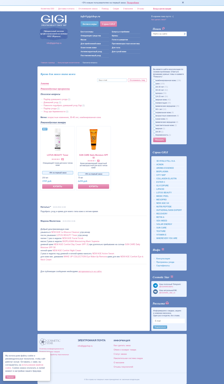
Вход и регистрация (162, 9)
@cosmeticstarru (166, 287)
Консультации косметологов (69, 63)
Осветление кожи (88, 48)
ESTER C (160, 182)
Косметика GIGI (47, 9)
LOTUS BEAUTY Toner (66, 235)
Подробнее (133, 2)
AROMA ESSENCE (165, 168)
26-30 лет (161, 87)
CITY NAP (161, 175)
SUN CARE (161, 228)
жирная (160, 128)
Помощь (105, 9)
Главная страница (48, 63)
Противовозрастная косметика (126, 44)
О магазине (128, 9)
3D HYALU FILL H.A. (165, 161)
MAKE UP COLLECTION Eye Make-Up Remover (85, 256)
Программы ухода (165, 262)
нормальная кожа (164, 112)
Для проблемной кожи (91, 44)
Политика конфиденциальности (51, 349)
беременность (163, 135)
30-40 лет (74, 117)
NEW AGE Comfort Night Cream (67, 250)
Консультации (163, 258)
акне (160, 84)
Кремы (115, 36)
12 (62, 159)
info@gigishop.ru (54, 43)
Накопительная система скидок (128, 358)
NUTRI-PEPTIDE (164, 207)
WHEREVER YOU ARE (166, 238)
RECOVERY (161, 214)
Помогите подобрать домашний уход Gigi (63, 105)
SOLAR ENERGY (164, 224)
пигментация (163, 103)
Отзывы (140, 9)
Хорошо (10, 377)
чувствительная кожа (166, 125)
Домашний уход (51, 102)
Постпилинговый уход (91, 56)
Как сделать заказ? (158, 19)
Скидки (116, 9)
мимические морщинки (167, 106)
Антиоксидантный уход (91, 52)
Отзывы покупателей (123, 367)
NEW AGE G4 (162, 203)
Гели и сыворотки (120, 40)
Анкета (45, 83)
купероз (160, 93)
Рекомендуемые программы (55, 88)
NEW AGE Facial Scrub (72, 238)
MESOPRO (161, 199)
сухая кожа (161, 119)
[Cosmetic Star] (49, 342)
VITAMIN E (161, 235)
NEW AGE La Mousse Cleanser (65, 232)
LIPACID (160, 189)
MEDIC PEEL (162, 196)
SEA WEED (161, 221)
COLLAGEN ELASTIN (166, 178)
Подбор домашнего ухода (55, 99)
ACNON (159, 164)
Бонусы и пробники (120, 32)
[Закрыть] (183, 2)
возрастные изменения (58, 117)
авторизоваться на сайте (89, 271)
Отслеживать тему (137, 80)
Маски (83, 40)
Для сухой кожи (119, 52)
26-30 (159, 132)
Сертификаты (163, 265)
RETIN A (160, 217)
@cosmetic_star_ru (167, 293)
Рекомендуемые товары (53, 122)
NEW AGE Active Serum (103, 253)
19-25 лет (161, 96)
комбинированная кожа (90, 117)
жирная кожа (163, 100)
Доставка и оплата (66, 9)
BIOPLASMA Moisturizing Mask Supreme (80, 241)
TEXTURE (161, 231)
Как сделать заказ (122, 345)
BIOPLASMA (162, 171)
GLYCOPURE (162, 185)
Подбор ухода (50, 108)
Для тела (116, 48)
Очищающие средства (91, 36)
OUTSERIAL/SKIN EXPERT (169, 210)
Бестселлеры (90, 24)
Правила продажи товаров (49, 352)
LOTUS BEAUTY (164, 192)
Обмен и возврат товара (125, 350)
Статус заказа (120, 354)
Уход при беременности (55, 111)
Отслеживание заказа (88, 9)
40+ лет (160, 109)
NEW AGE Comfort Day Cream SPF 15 (71, 244)
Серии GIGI (108, 24)
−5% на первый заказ (57, 173)
